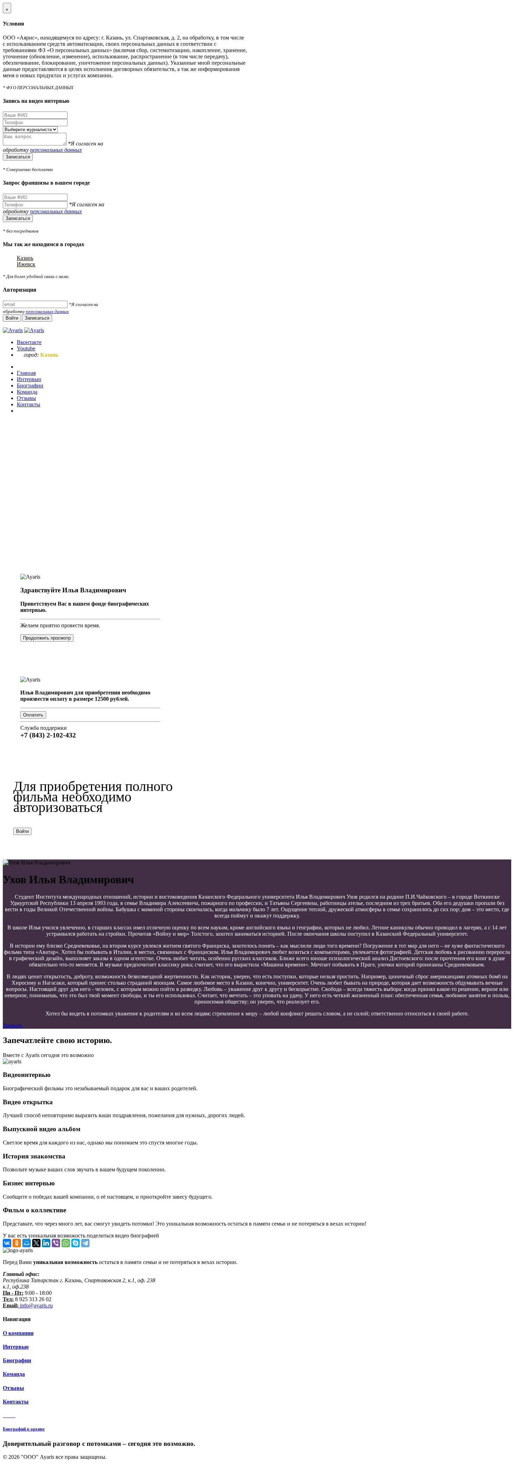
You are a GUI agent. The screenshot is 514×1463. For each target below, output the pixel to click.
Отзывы (13, 1388)
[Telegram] (85, 1243)
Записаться (18, 156)
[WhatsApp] (66, 1243)
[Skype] (75, 1243)
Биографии (17, 1360)
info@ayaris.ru (36, 1305)
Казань (25, 258)
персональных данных (56, 150)
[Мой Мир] (26, 1243)
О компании (18, 1333)
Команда (14, 1374)
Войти (22, 831)
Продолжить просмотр (47, 638)
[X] (36, 1243)
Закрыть (12, 1025)
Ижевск (26, 264)
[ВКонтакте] (7, 1243)
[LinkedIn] (46, 1243)
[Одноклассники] (17, 1243)
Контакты (16, 1402)
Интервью (16, 1347)
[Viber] (56, 1243)
